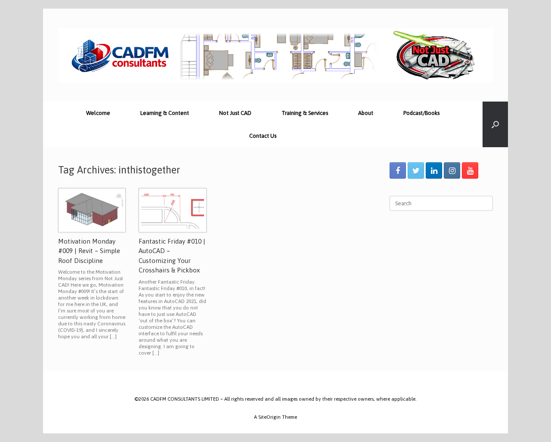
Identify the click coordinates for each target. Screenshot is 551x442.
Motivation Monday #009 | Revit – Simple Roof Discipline (89, 251)
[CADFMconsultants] (275, 55)
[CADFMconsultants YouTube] (470, 170)
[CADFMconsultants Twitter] (416, 170)
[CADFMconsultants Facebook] (398, 170)
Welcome (98, 113)
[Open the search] (495, 124)
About (365, 113)
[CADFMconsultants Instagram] (452, 170)
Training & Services (305, 113)
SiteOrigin (269, 417)
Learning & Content (164, 113)
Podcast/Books (421, 113)
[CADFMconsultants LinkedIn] (434, 170)
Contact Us (262, 136)
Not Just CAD (235, 113)
